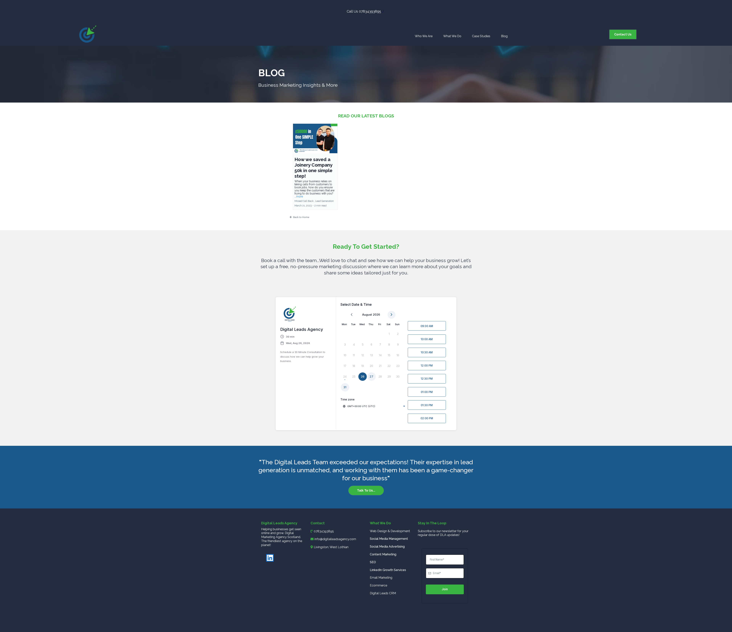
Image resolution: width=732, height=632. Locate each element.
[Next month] (391, 315)
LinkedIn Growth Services (388, 570)
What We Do (452, 36)
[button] (315, 166)
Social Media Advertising (387, 546)
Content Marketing (383, 554)
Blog (504, 36)
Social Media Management (389, 539)
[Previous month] (352, 315)
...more (299, 196)
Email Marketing (381, 577)
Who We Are (424, 36)
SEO (373, 562)
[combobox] (374, 406)
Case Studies (481, 36)
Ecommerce (378, 585)
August (367, 314)
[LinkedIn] (270, 558)
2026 (376, 314)
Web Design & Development (390, 531)
